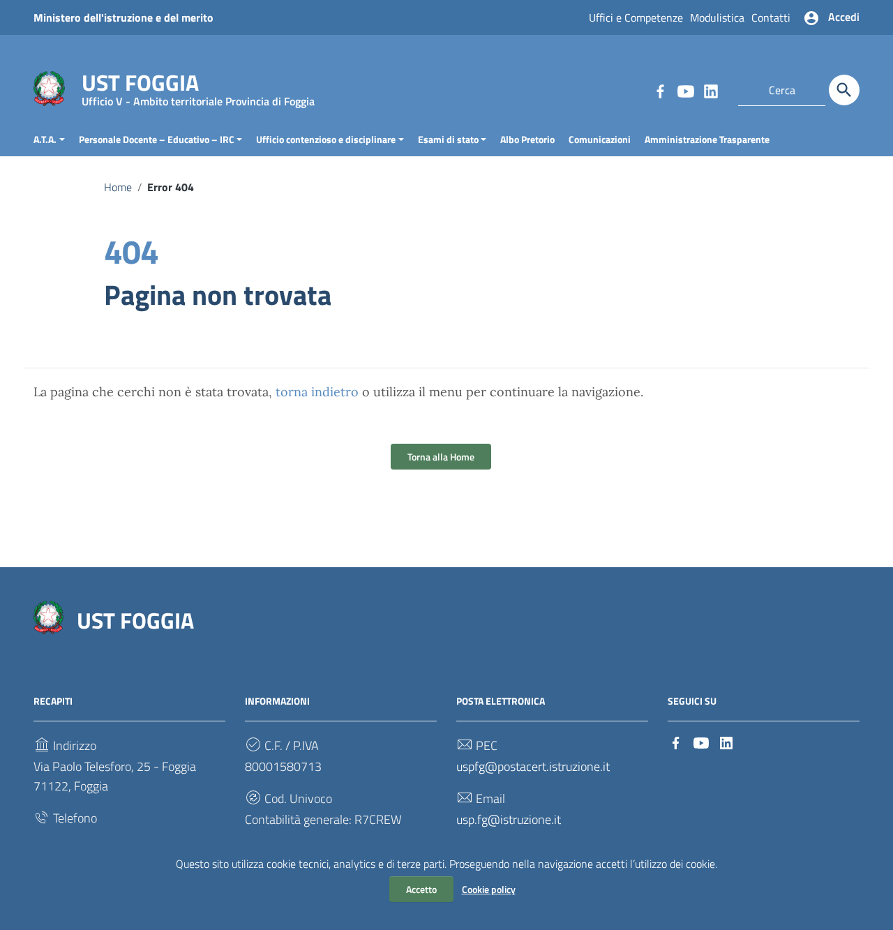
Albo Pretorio (527, 139)
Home (118, 187)
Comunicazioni (600, 139)
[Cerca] (844, 90)
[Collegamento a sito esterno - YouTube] (685, 90)
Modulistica (717, 17)
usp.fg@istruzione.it (508, 819)
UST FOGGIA (198, 85)
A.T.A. (45, 139)
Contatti (770, 17)
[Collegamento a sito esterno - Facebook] (660, 90)
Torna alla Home (440, 456)
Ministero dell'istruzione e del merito (123, 17)
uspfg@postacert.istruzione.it (533, 766)
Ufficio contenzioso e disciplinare (326, 139)
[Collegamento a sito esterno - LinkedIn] (710, 90)
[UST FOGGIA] (49, 87)
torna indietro (317, 392)
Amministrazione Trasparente (707, 139)
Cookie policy (489, 889)
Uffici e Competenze (636, 17)
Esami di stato (448, 139)
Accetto (421, 889)
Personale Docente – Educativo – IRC (156, 139)
